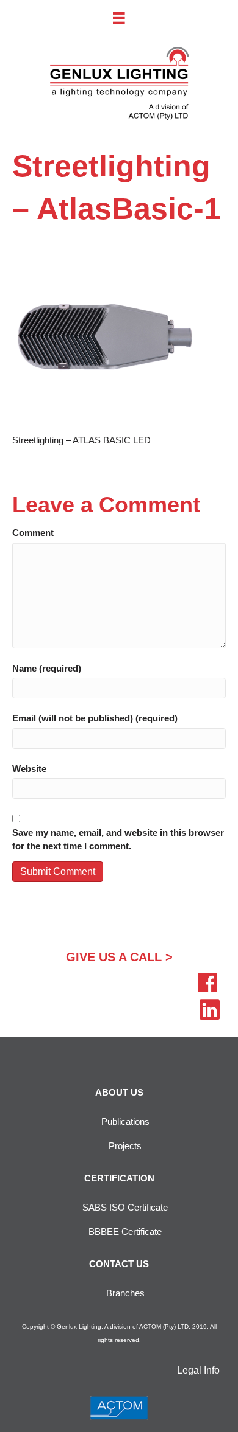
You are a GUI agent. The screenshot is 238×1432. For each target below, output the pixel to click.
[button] (119, 957)
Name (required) (46, 668)
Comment (33, 532)
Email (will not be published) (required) (95, 718)
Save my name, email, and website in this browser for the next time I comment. (118, 839)
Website (29, 768)
